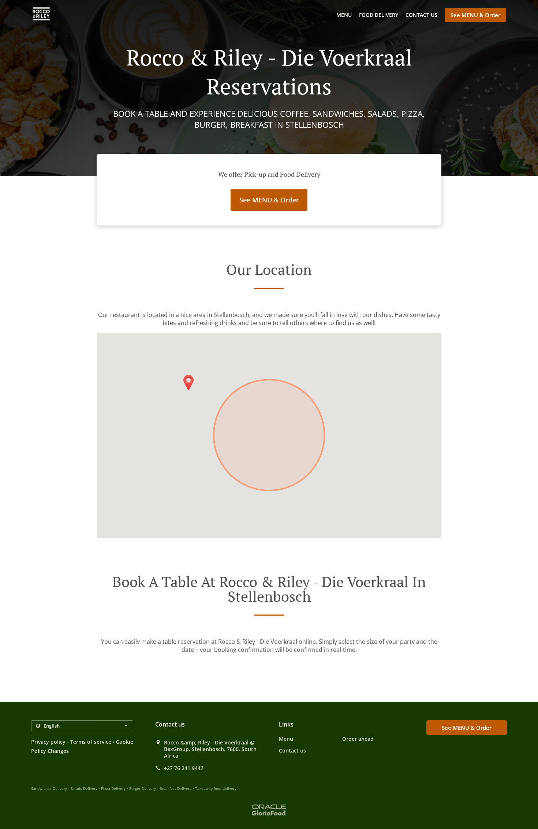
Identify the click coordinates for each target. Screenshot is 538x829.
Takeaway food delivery (215, 788)
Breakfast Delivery (176, 788)
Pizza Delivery (114, 788)
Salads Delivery (84, 788)
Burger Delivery (143, 788)
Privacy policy (48, 741)
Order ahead (358, 738)
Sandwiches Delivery (49, 788)
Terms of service (90, 741)
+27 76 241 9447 (183, 768)
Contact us (421, 14)
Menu (344, 14)
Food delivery (378, 14)
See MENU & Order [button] (475, 15)
